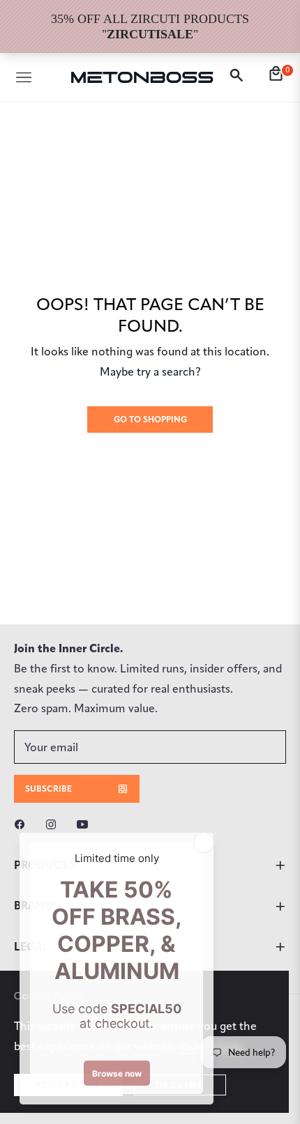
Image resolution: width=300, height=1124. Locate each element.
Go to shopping (150, 419)
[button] (238, 77)
